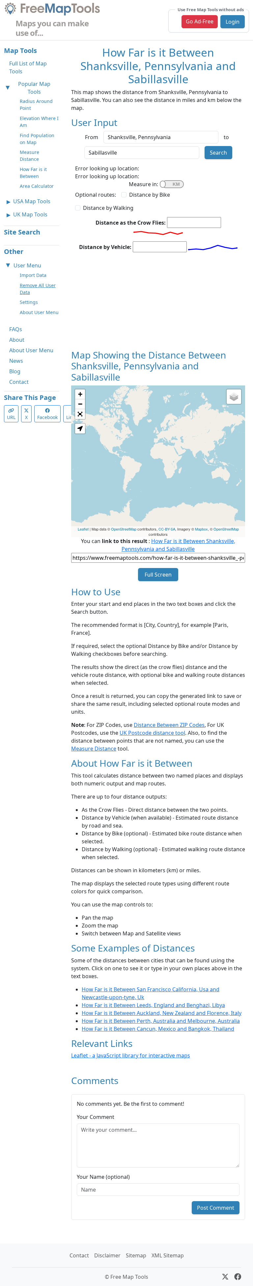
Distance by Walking (108, 207)
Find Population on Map (37, 138)
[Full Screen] (80, 414)
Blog (14, 371)
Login (232, 21)
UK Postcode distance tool (152, 732)
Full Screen (158, 574)
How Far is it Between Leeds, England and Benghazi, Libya (153, 1005)
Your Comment (95, 1117)
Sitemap (136, 1255)
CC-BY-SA (166, 529)
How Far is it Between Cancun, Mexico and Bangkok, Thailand (158, 1028)
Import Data (33, 275)
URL (11, 417)
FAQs (15, 329)
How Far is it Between (33, 172)
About (16, 339)
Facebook (47, 417)
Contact (19, 381)
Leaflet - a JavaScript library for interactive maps (130, 1055)
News (16, 360)
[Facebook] (237, 1276)
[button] (80, 428)
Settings (29, 302)
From (91, 137)
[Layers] (234, 396)
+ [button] (80, 394)
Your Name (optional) (103, 1176)
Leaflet (83, 529)
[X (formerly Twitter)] (225, 1276)
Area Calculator (37, 186)
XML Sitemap (168, 1255)
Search (218, 152)
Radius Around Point (36, 104)
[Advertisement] (158, 304)
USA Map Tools (31, 201)
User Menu (27, 265)
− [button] (80, 404)
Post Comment (215, 1207)
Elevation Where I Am (39, 121)
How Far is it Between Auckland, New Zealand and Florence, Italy (161, 1013)
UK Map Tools (30, 214)
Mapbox (201, 529)
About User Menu (39, 312)
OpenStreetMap (123, 529)
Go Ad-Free (199, 21)
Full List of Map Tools (28, 67)
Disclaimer (107, 1255)
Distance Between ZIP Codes (169, 725)
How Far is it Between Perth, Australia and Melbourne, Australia (161, 1021)
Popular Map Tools (34, 87)
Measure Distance (29, 155)
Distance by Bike (149, 194)
